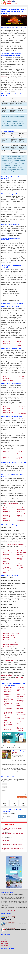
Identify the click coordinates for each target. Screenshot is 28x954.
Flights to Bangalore (6, 452)
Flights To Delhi (7, 343)
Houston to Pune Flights (10, 646)
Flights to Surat (21, 411)
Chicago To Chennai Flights (7, 551)
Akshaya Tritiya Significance (8, 688)
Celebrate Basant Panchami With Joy (8, 703)
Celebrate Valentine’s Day (21, 693)
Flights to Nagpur (21, 406)
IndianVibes (9, 660)
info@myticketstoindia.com (12, 911)
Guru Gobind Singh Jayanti (20, 711)
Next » (25, 774)
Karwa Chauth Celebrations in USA (8, 714)
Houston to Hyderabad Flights (11, 640)
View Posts (14, 752)
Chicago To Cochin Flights (7, 567)
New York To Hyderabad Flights (21, 512)
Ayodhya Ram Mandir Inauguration (7, 693)
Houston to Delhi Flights (10, 637)
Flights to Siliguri (21, 379)
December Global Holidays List (8, 728)
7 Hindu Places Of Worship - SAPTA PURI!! (12, 844)
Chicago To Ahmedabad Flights (6, 559)
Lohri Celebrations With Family (20, 728)
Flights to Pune (21, 409)
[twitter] (6, 951)
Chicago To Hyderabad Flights (21, 551)
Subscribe (22, 816)
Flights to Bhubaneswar (7, 377)
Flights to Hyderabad (19, 452)
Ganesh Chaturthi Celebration (20, 707)
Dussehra (4, 76)
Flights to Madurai (21, 455)
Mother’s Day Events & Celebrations (20, 723)
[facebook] (4, 762)
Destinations (4, 941)
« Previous (3, 774)
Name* (4, 784)
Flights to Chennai (8, 455)
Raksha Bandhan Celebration (21, 715)
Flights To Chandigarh (6, 340)
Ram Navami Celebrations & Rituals (8, 724)
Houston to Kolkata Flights (10, 642)
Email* (4, 787)
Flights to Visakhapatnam (21, 458)
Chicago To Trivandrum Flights (20, 567)
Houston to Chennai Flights (10, 635)
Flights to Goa (7, 410)
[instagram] (9, 762)
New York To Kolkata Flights (21, 516)
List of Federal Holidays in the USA (21, 689)
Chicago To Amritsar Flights (7, 564)
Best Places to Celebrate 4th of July (21, 701)
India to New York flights (11, 503)
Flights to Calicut (21, 413)
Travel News (3, 939)
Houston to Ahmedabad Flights (11, 631)
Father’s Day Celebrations (20, 697)
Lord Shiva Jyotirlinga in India (7, 719)
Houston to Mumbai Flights (10, 644)
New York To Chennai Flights (21, 508)
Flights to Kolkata (8, 380)
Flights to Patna (21, 376)
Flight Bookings (4, 945)
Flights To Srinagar (19, 344)
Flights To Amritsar (19, 340)
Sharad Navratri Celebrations (21, 718)
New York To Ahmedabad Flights (6, 516)
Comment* (4, 790)
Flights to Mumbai (8, 412)
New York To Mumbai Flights (21, 519)
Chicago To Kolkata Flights (21, 555)
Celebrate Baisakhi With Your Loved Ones (8, 698)
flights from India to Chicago (15, 544)
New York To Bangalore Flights (8, 512)
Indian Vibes (3, 937)
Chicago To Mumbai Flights (21, 559)
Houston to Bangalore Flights (11, 633)
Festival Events (4, 943)
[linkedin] (7, 762)
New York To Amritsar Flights (7, 521)
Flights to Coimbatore (6, 458)
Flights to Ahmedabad (6, 407)
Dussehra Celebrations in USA (8, 708)
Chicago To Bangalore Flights (8, 555)
